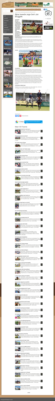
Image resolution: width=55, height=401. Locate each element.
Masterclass (7, 48)
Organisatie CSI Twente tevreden (21, 243)
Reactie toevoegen (25, 115)
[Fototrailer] (48, 19)
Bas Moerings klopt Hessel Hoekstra (22, 353)
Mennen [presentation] (35, 9)
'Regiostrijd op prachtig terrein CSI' (22, 217)
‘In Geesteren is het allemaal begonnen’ (23, 320)
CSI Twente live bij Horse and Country (22, 301)
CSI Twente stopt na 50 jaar (20, 142)
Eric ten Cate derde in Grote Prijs (21, 333)
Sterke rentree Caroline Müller (21, 230)
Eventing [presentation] (31, 9)
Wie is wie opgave (6, 29)
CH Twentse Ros (7, 68)
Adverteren (6, 18)
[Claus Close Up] (48, 13)
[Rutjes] (34, 4)
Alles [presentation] (16, 9)
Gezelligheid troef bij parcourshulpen (22, 307)
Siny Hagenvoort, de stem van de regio (22, 175)
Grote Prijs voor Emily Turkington (21, 250)
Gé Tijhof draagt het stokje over (21, 294)
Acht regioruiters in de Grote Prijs (21, 162)
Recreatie (5, 25)
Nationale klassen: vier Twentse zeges (22, 148)
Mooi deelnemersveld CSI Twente (21, 326)
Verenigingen (6, 27)
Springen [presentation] (24, 9)
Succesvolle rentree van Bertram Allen (22, 379)
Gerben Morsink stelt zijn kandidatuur (22, 269)
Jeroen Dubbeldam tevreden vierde (22, 256)
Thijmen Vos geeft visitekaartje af (21, 188)
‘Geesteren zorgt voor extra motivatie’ (22, 385)
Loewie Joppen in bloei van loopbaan (22, 275)
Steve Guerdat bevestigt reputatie (21, 182)
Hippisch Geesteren (7, 38)
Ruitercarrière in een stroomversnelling (23, 262)
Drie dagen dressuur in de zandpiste (22, 314)
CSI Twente (7, 90)
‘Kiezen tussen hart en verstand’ (21, 135)
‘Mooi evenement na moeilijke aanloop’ (22, 346)
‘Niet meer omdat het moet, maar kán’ (22, 359)
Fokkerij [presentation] (39, 9)
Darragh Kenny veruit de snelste (21, 168)
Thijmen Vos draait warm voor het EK (22, 202)
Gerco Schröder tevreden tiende (21, 155)
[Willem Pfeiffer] (48, 23)
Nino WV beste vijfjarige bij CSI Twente (22, 288)
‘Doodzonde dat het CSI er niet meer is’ (22, 129)
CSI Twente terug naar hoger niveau (22, 340)
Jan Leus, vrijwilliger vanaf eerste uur (22, 195)
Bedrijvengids (6, 20)
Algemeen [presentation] (20, 9)
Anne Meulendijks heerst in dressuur (22, 365)
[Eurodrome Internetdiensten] (29, 122)
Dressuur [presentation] (28, 9)
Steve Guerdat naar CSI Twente (21, 223)
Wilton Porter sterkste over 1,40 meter (22, 372)
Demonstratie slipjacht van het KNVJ (22, 282)
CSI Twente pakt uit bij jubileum (21, 236)
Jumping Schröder (6, 58)
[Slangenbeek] (48, 28)
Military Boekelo (6, 80)
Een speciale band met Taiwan (21, 210)
